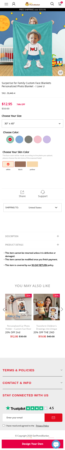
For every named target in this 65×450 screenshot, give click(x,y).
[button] (3, 316)
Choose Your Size (11, 115)
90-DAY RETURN (39, 265)
